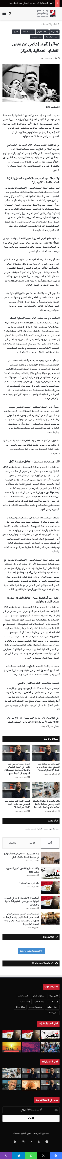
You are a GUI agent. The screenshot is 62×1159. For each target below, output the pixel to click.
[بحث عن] (10, 15)
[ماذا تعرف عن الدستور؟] (50, 887)
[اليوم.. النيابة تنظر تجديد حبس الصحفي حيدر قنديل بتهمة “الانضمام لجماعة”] (16, 790)
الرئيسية (53, 24)
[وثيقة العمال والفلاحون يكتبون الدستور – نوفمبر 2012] (50, 873)
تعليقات (12, 843)
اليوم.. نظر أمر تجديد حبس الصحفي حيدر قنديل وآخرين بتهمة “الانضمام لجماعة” (48, 767)
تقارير (16, 31)
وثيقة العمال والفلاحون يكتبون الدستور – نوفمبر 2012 (22, 870)
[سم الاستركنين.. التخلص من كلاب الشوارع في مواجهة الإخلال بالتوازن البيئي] (50, 858)
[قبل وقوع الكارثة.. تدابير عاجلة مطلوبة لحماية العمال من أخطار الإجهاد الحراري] (11, 1047)
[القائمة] (4, 15)
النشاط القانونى (23, 996)
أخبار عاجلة (53, 996)
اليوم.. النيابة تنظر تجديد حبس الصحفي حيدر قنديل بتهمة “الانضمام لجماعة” (17, 804)
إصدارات (44, 24)
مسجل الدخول (42, 829)
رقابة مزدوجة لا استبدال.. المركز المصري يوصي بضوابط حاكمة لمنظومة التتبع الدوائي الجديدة (46, 804)
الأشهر (50, 843)
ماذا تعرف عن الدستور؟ (29, 883)
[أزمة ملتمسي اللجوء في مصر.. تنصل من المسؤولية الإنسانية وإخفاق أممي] (50, 1047)
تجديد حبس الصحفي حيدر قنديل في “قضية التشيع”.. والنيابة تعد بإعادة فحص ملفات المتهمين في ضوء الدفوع (17, 768)
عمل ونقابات (36, 37)
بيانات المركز (42, 31)
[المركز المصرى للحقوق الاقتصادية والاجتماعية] (46, 13)
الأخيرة (32, 843)
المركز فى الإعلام (38, 996)
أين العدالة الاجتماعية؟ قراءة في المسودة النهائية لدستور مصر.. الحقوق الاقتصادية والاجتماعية (21, 901)
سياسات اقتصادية (35, 1007)
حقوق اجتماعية (52, 37)
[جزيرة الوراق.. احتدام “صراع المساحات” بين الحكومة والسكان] (31, 1047)
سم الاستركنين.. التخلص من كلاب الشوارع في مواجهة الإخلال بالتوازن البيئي (21, 855)
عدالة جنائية (20, 1007)
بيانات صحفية (28, 31)
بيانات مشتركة (25, 1001)
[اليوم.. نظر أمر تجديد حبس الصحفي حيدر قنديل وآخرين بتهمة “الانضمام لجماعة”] (46, 753)
